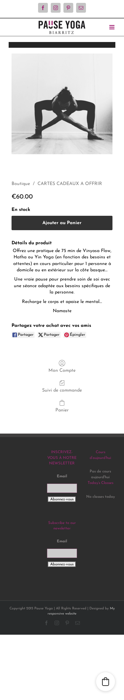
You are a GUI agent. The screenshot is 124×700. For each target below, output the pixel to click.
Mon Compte (62, 370)
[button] (105, 681)
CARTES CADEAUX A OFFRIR (69, 184)
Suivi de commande (62, 390)
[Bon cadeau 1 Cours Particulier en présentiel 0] (62, 104)
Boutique (21, 184)
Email (62, 476)
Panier (62, 410)
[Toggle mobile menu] (112, 27)
